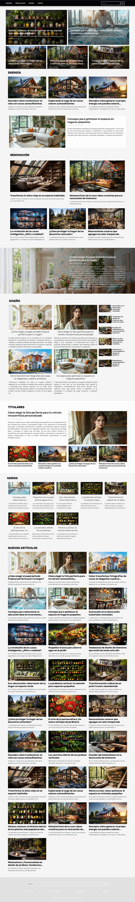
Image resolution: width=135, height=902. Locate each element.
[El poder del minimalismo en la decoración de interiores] (105, 330)
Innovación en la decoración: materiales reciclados (118, 308)
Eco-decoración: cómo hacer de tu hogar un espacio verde (67, 501)
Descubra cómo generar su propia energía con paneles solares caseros (107, 103)
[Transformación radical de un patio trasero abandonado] (116, 488)
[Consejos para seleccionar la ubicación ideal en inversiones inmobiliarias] (19, 488)
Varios (40, 3)
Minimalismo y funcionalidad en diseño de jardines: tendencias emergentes (118, 354)
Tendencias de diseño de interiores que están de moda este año (117, 320)
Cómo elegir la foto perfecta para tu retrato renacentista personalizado (75, 333)
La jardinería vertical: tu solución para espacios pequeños (91, 500)
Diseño (31, 3)
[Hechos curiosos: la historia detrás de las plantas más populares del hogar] (67, 518)
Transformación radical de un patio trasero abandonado (115, 500)
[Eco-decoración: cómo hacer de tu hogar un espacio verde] (67, 488)
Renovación (20, 3)
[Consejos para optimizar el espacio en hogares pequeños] (75, 361)
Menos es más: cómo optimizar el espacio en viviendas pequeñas (118, 342)
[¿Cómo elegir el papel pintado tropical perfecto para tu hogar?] (30, 317)
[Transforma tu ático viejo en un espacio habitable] (37, 176)
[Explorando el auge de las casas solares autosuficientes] (67, 87)
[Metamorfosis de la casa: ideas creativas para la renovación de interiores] (37, 132)
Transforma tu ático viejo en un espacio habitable (37, 195)
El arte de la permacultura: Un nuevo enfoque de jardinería (20, 465)
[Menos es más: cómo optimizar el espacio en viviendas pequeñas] (105, 341)
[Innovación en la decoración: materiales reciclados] (105, 308)
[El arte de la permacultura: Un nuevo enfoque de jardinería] (22, 454)
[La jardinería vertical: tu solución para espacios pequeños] (91, 488)
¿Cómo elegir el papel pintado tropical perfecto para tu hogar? (92, 259)
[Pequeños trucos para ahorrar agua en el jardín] (43, 488)
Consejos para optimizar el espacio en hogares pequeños (75, 377)
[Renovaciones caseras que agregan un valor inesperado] (106, 218)
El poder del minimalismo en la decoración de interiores (118, 330)
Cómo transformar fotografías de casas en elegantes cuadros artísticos (30, 377)
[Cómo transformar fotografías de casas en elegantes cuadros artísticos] (30, 361)
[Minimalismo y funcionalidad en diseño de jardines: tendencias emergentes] (105, 352)
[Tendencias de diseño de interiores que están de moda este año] (105, 319)
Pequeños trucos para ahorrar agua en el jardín (43, 500)
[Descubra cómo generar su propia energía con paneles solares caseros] (108, 87)
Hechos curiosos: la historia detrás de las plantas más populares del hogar (67, 531)
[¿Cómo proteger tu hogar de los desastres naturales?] (67, 218)
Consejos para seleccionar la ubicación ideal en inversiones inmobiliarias (24, 615)
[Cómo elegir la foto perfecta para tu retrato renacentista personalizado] (75, 317)
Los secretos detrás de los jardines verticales (43, 530)
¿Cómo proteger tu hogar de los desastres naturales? (82, 465)
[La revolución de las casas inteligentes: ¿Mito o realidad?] (28, 218)
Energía (9, 3)
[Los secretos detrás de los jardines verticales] (43, 518)
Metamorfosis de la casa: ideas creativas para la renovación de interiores (67, 63)
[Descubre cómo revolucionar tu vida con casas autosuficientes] (27, 87)
